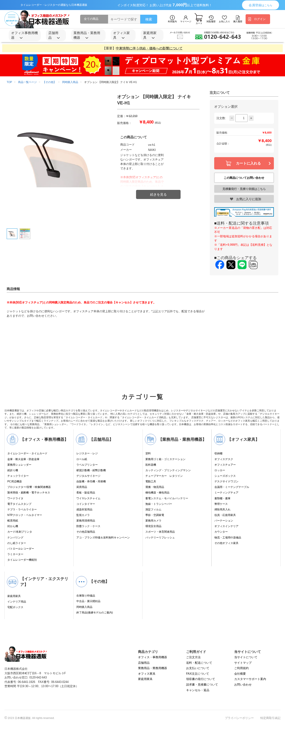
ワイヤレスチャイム (88, 498)
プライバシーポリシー (239, 718)
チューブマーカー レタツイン (164, 475)
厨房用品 (81, 487)
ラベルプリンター (87, 464)
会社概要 (240, 673)
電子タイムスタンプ (19, 503)
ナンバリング (15, 537)
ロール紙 (81, 459)
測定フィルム (153, 509)
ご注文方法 (193, 657)
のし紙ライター (16, 543)
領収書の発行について (200, 679)
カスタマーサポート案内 (250, 679)
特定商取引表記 (270, 718)
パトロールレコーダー (20, 548)
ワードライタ (15, 498)
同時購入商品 (84, 607)
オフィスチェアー (225, 464)
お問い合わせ (243, 684)
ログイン (260, 19)
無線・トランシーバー (158, 503)
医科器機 (150, 464)
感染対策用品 (84, 509)
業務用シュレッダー (19, 464)
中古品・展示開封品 (88, 601)
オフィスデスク (223, 459)
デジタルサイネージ (88, 475)
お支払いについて (197, 668)
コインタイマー (85, 503)
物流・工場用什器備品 (227, 537)
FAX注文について (197, 673)
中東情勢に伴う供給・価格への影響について (149, 48)
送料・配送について (199, 662)
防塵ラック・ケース (88, 526)
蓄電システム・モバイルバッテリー (166, 498)
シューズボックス (225, 475)
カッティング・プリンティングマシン (168, 470)
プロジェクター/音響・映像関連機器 (29, 487)
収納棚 (218, 453)
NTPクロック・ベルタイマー (24, 515)
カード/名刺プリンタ (19, 531)
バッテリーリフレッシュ (160, 537)
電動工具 (150, 481)
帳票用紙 (12, 520)
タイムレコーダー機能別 (22, 559)
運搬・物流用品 (154, 487)
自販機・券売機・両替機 (91, 481)
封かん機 (12, 526)
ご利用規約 (241, 668)
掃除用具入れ (222, 509)
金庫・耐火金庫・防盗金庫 (23, 459)
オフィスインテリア (226, 526)
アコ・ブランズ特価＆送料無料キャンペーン (103, 537)
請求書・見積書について (202, 684)
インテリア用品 (16, 601)
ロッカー (219, 470)
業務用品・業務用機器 (152, 668)
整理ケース (221, 503)
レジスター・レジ (87, 453)
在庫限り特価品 (85, 595)
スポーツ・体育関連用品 (160, 531)
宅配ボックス (15, 607)
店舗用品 (144, 662)
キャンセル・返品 (197, 690)
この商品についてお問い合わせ (244, 177)
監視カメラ (83, 515)
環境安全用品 (153, 526)
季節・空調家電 (154, 515)
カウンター (221, 531)
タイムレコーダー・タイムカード (27, 453)
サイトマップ (243, 662)
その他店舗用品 (85, 531)
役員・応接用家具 (225, 515)
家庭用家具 (14, 596)
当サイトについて (245, 657)
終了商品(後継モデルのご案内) (94, 612)
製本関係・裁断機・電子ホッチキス (28, 492)
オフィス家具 (146, 673)
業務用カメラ (153, 520)
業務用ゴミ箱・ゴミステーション (165, 459)
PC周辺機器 (14, 481)
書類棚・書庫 (222, 498)
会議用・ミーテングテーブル (231, 487)
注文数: (221, 118)
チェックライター (18, 475)
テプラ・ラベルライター (22, 509)
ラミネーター (15, 554)
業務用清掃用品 (85, 520)
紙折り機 (12, 470)
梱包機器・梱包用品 (157, 492)
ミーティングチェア (226, 492)
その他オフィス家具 (226, 543)
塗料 (148, 453)
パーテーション (223, 520)
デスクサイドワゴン (226, 481)
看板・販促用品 (85, 492)
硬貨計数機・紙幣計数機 (91, 470)
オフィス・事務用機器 (152, 657)
